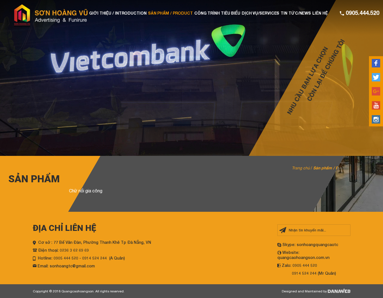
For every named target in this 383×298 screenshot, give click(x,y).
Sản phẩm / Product (331, 167)
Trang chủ (301, 168)
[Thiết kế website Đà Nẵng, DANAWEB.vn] (339, 291)
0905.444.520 (361, 12)
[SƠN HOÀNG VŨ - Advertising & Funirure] (51, 15)
